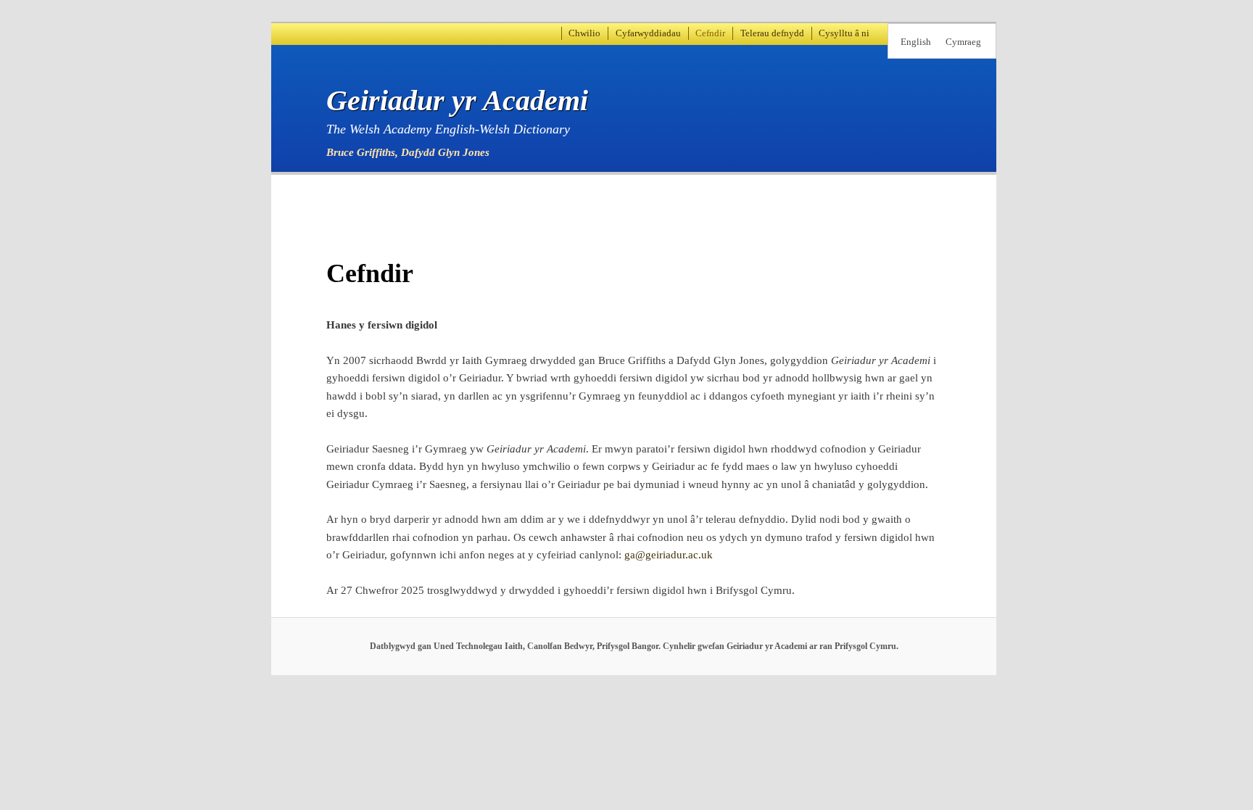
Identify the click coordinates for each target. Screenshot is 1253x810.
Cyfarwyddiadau (648, 33)
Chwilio (584, 33)
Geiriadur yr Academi (457, 100)
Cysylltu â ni (844, 33)
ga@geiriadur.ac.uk (668, 555)
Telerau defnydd (772, 33)
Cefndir (710, 33)
